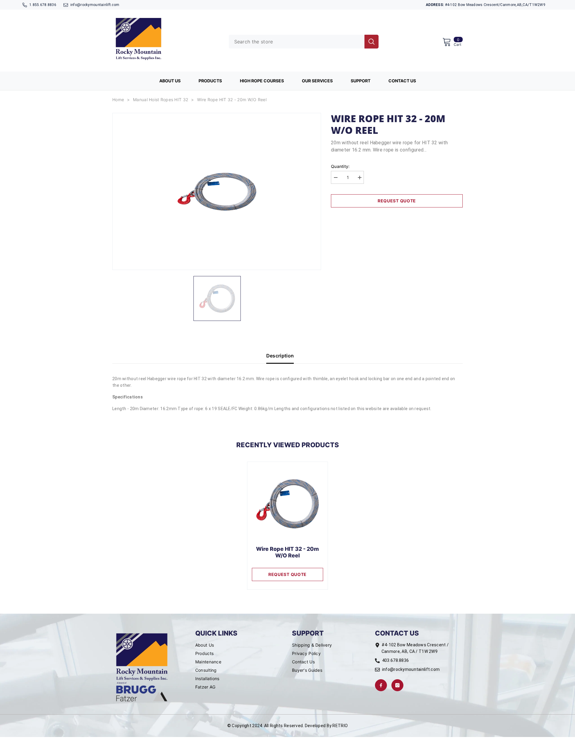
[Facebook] (381, 685)
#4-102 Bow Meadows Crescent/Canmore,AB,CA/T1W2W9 (485, 5)
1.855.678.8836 (42, 5)
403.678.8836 (395, 660)
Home (118, 99)
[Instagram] (397, 685)
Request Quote (397, 200)
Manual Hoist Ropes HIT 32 (160, 99)
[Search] (304, 41)
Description (280, 356)
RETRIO (340, 725)
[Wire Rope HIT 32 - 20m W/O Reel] (287, 503)
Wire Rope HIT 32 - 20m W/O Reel (232, 99)
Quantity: (340, 166)
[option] (216, 191)
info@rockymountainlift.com (94, 5)
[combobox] (296, 41)
